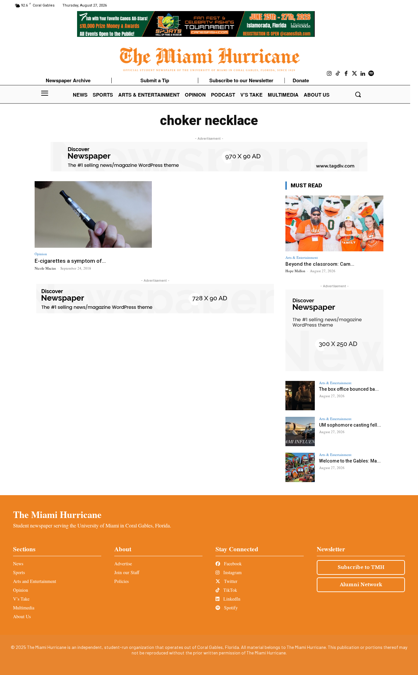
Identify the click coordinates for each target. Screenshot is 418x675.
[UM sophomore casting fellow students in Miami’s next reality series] (300, 431)
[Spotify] (371, 74)
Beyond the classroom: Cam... (319, 264)
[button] (357, 94)
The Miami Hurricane (57, 514)
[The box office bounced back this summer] (300, 395)
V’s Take (21, 599)
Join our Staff (126, 572)
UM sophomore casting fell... (350, 425)
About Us (22, 616)
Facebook (232, 563)
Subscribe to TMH (361, 567)
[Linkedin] (363, 74)
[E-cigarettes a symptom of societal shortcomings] (93, 214)
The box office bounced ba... (349, 389)
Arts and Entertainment (34, 581)
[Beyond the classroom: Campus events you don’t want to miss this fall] (334, 223)
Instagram (232, 572)
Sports (19, 572)
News (18, 563)
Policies (121, 581)
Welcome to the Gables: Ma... (350, 460)
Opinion (41, 254)
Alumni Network (361, 585)
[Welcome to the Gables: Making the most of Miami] (300, 467)
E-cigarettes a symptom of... (70, 261)
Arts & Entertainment (301, 257)
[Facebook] (346, 74)
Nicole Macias (45, 268)
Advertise (123, 563)
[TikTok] (338, 74)
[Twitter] (354, 74)
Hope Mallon (295, 270)
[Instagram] (329, 74)
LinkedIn (231, 599)
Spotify (230, 607)
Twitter (230, 581)
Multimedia (23, 607)
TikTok (229, 590)
